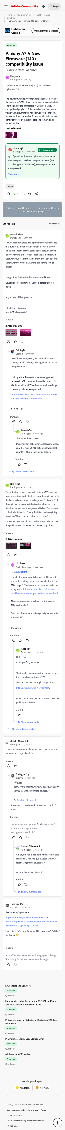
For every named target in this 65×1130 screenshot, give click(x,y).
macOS (10, 186)
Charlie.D (20, 563)
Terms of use (33, 1110)
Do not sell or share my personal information (25, 1120)
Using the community (16, 1110)
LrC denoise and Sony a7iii (18, 985)
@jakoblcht (21, 571)
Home (9, 15)
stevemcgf (18, 148)
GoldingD (20, 350)
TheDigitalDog (22, 774)
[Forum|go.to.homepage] (24, 6)
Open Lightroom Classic (46, 30)
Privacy (43, 1110)
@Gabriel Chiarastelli (26, 800)
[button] (6, 7)
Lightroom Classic (44, 15)
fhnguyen (15, 75)
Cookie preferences (14, 1115)
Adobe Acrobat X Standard (18, 1054)
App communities (24, 15)
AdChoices (14, 1126)
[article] (33, 288)
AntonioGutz (16, 234)
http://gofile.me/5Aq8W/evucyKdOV (33, 687)
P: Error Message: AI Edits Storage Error (24, 1038)
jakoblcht (15, 483)
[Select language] (43, 6)
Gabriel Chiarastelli (19, 741)
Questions (11, 18)
